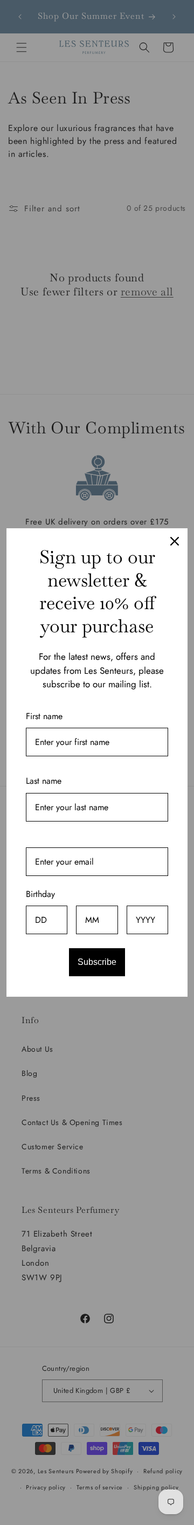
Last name (43, 781)
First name (44, 716)
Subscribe (97, 962)
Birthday (40, 894)
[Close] (175, 541)
